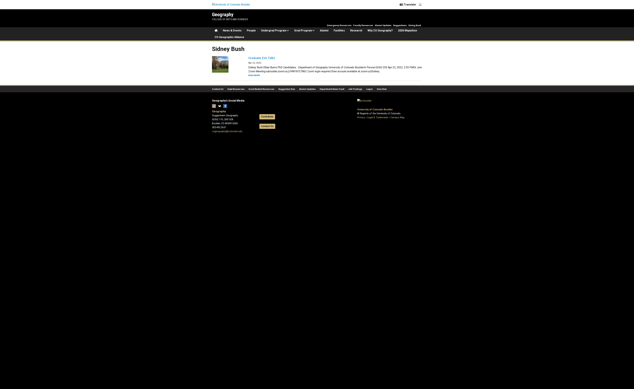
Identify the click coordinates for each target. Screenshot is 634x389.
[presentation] (226, 64)
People (251, 30)
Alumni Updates (383, 25)
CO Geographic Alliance (229, 37)
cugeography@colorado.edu (227, 131)
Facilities (339, 30)
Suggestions (400, 25)
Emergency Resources (339, 25)
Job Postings (355, 89)
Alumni (324, 30)
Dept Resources (236, 89)
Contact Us (218, 89)
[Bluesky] (220, 106)
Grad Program (303, 30)
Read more (254, 75)
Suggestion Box (286, 89)
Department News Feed (332, 89)
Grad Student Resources (261, 89)
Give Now (382, 89)
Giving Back (414, 25)
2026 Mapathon (407, 30)
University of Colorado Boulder (375, 109)
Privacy (361, 117)
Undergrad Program (273, 30)
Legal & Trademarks (377, 117)
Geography (222, 14)
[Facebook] (225, 106)
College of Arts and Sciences (230, 19)
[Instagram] (214, 106)
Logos (369, 89)
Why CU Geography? (380, 30)
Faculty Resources (363, 25)
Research (356, 30)
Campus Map (397, 117)
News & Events (232, 30)
